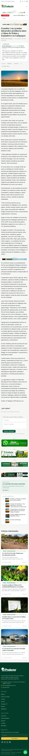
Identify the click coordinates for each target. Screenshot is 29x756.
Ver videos (6, 490)
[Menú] (26, 6)
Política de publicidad (5, 753)
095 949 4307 (6, 687)
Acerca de (3, 715)
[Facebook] (21, 1)
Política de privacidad (5, 752)
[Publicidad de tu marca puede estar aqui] (14, 454)
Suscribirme (14, 738)
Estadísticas (3, 709)
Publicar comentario (9, 431)
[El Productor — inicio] (7, 6)
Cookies (13, 753)
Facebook (16, 63)
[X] (25, 1)
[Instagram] (23, 1)
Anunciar (3, 720)
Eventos (3, 701)
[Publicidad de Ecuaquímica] (14, 474)
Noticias (3, 694)
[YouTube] (27, 1)
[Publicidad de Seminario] (14, 24)
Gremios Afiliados (5, 718)
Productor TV (4, 704)
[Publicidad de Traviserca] (14, 464)
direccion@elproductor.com (9, 685)
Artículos (3, 699)
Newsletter (3, 725)
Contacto (3, 723)
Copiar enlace (6, 66)
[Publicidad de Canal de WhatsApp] (14, 443)
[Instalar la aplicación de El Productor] (14, 12)
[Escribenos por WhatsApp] (25, 752)
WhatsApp (9, 63)
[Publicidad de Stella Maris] (14, 259)
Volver (4, 18)
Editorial (3, 706)
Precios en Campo (5, 696)
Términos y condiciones (16, 752)
